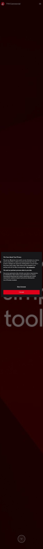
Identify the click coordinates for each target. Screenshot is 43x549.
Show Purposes (21, 287)
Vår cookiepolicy (30, 267)
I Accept (21, 292)
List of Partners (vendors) (10, 280)
